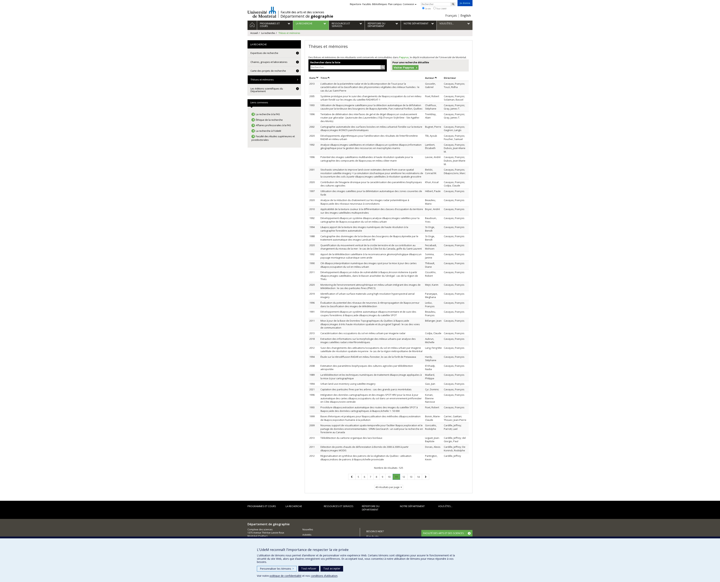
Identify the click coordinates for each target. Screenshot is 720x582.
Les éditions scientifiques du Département (266, 90)
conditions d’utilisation (324, 576)
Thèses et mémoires (262, 79)
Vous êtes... (445, 506)
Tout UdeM (441, 8)
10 (390, 476)
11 (397, 477)
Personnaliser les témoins (277, 568)
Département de (306, 16)
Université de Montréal (262, 12)
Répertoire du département (371, 507)
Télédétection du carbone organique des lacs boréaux (351, 438)
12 (404, 476)
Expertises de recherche (264, 53)
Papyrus (404, 57)
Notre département (412, 506)
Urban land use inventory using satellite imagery (348, 383)
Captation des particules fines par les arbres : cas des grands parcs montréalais (366, 389)
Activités (306, 534)
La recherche (268, 33)
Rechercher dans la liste (325, 62)
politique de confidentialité (286, 576)
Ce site (427, 8)
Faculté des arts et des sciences (302, 12)
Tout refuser (308, 568)
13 (412, 476)
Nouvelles (307, 529)
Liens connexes (259, 102)
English (465, 15)
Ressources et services (338, 506)
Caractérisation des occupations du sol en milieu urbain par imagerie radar (363, 333)
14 (419, 476)
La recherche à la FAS (268, 114)
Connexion (408, 4)
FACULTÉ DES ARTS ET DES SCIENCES (443, 533)
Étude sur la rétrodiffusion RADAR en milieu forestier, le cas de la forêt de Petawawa (368, 356)
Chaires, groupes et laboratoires (268, 62)
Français (451, 15)
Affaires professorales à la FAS (273, 125)
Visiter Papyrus (404, 67)
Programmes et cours (262, 506)
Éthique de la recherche (269, 119)
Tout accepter (331, 568)
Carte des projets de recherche (268, 70)
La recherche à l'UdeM (268, 131)
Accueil (254, 33)
